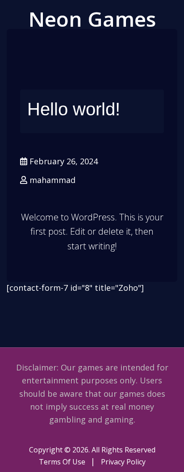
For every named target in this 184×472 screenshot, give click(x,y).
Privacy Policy (123, 462)
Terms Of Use (62, 462)
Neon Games (92, 19)
